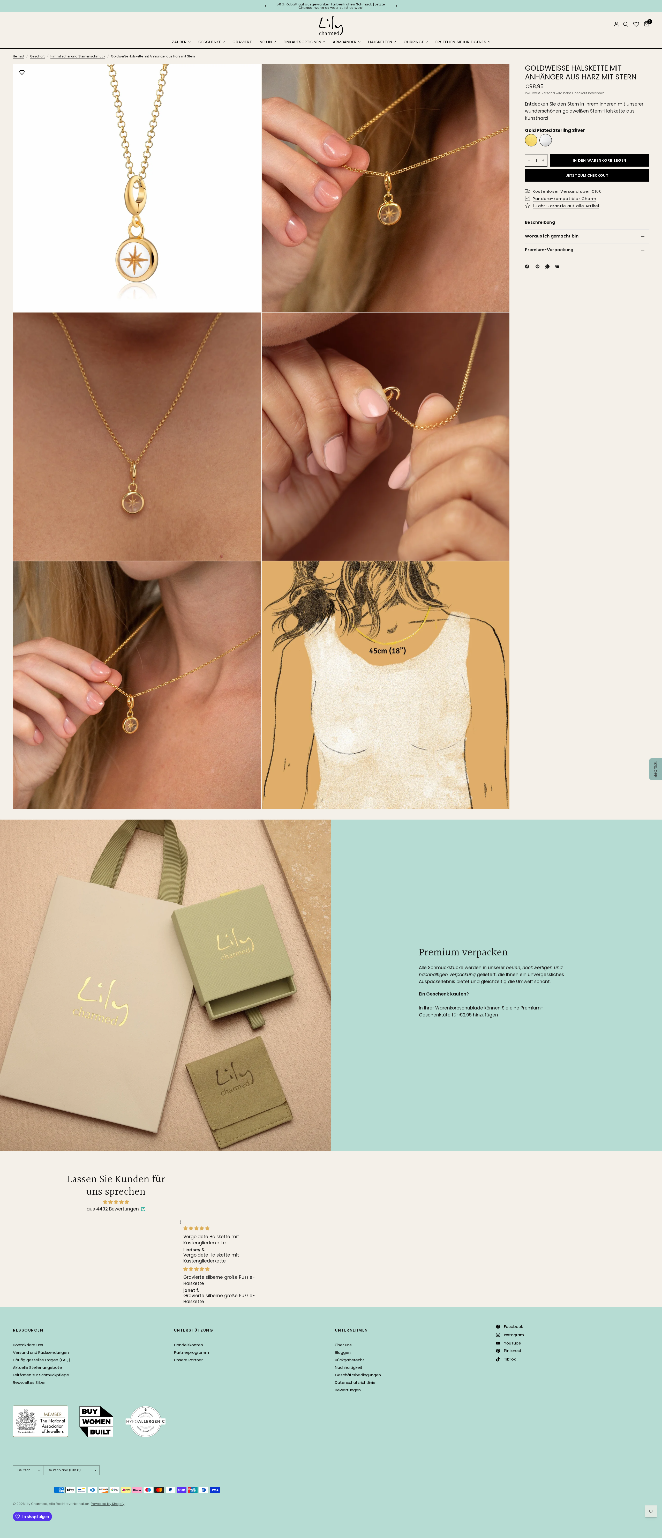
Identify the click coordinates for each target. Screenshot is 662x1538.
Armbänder (345, 41)
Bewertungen (348, 1390)
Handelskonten (188, 1345)
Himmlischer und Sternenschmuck (77, 56)
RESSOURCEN (28, 1330)
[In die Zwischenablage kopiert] (558, 266)
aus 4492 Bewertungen (113, 1209)
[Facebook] (528, 266)
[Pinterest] (539, 266)
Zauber (179, 41)
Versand (548, 93)
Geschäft (37, 56)
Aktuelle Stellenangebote (37, 1367)
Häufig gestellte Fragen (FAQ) (41, 1360)
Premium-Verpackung (549, 250)
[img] (116, 1202)
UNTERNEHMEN (351, 1330)
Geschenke (209, 41)
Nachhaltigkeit (349, 1367)
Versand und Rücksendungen (41, 1352)
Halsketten (380, 41)
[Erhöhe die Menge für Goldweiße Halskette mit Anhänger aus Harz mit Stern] (543, 160)
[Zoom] (250, 75)
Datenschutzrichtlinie (355, 1382)
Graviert (242, 41)
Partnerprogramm (191, 1352)
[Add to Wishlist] (22, 73)
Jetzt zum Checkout (587, 175)
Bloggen (343, 1352)
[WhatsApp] (548, 266)
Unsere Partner (188, 1360)
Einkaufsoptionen (302, 41)
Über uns (343, 1345)
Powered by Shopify (107, 1503)
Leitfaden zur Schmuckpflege (41, 1375)
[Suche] (626, 24)
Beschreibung (540, 222)
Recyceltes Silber (29, 1382)
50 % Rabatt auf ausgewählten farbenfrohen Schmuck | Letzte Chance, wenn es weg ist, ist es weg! (331, 6)
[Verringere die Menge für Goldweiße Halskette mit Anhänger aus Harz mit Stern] (529, 160)
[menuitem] (181, 42)
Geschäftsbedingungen (358, 1375)
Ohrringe (414, 41)
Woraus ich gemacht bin (551, 236)
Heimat (18, 56)
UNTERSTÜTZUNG (193, 1330)
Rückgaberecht (349, 1360)
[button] (655, 769)
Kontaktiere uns (28, 1345)
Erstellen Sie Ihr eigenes (460, 41)
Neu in (266, 41)
